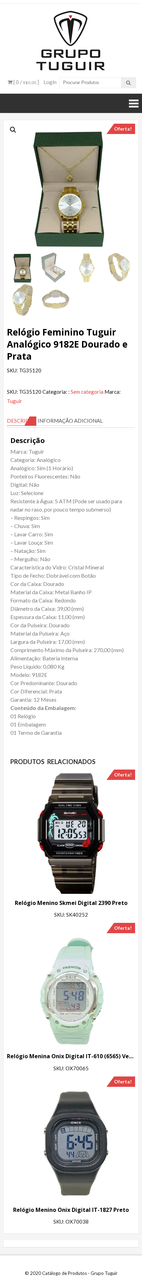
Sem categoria (87, 392)
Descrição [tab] (22, 421)
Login (50, 82)
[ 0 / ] (25, 82)
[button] (13, 130)
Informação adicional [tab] (70, 421)
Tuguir (14, 401)
